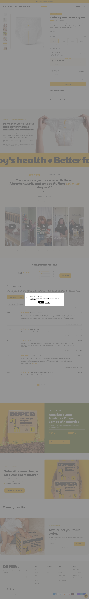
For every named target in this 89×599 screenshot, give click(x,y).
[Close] (63, 294)
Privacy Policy (33, 299)
